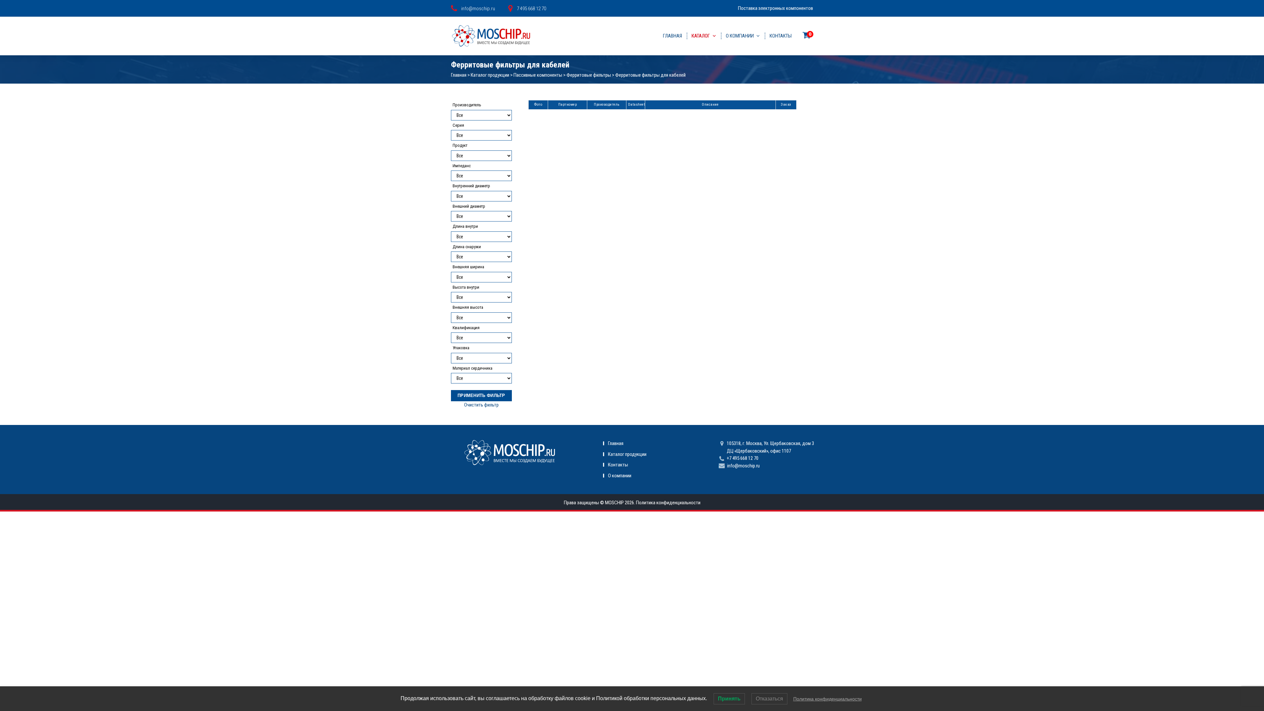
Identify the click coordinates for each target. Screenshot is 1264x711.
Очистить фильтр (481, 405)
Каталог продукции (490, 75)
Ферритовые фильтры (588, 75)
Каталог (701, 36)
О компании (740, 36)
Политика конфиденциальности (668, 503)
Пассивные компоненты (538, 75)
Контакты (781, 36)
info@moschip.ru (743, 466)
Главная (672, 36)
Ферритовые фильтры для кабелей (650, 75)
